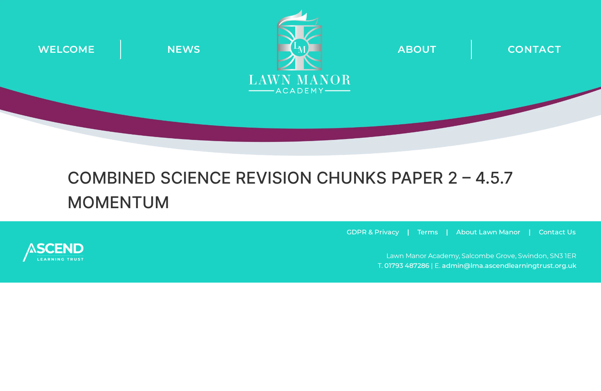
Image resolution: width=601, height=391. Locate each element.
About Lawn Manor (488, 232)
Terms (427, 232)
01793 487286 (406, 266)
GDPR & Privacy (373, 232)
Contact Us (557, 232)
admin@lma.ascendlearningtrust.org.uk (509, 266)
